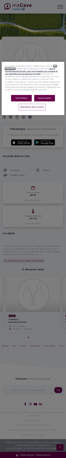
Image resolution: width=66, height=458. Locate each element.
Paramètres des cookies (32, 107)
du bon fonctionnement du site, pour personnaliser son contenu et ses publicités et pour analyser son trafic (31, 71)
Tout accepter (44, 98)
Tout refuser (21, 98)
